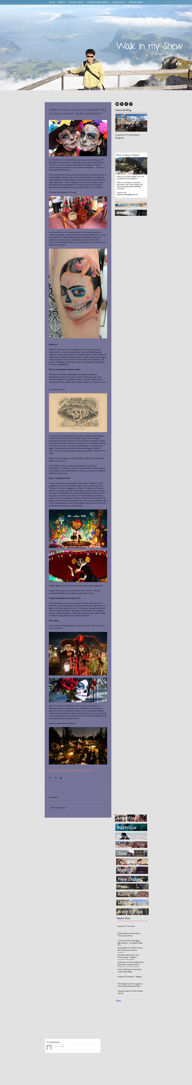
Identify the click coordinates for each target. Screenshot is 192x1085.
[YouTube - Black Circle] (117, 104)
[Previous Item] (119, 122)
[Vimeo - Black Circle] (131, 104)
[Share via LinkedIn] (61, 778)
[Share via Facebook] (50, 778)
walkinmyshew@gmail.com (127, 195)
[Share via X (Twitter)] (55, 778)
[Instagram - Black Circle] (122, 104)
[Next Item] (144, 122)
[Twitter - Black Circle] (126, 104)
